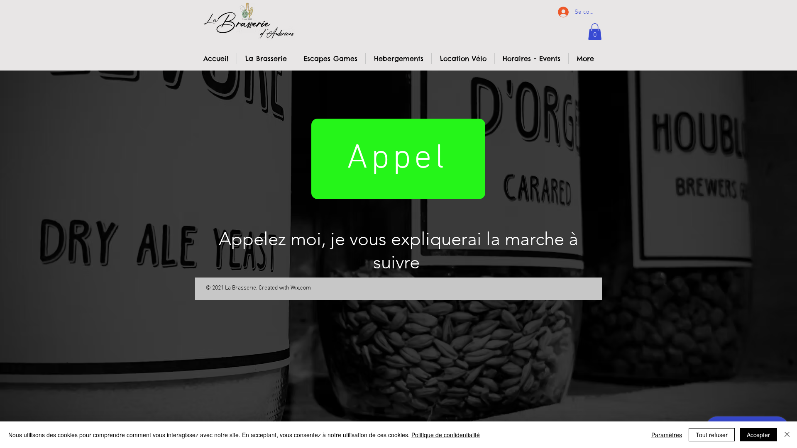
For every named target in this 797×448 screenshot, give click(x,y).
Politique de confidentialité (445, 435)
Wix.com (301, 288)
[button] (595, 31)
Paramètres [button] (666, 435)
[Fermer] (787, 434)
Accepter (758, 435)
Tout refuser (712, 435)
